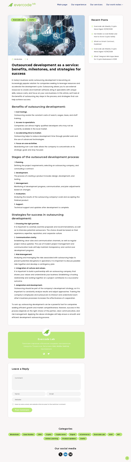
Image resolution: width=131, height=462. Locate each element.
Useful (31, 20)
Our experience (78, 4)
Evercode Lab (18, 20)
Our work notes (113, 4)
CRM (40, 434)
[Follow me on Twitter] (49, 354)
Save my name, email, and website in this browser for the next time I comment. (40, 404)
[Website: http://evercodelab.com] (44, 354)
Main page (62, 4)
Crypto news (61, 434)
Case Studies (28, 434)
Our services (96, 4)
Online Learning (51, 438)
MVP (111, 434)
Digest (72, 434)
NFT (118, 434)
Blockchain (14, 434)
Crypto (48, 434)
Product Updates (69, 438)
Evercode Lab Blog (22, 4)
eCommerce (85, 434)
